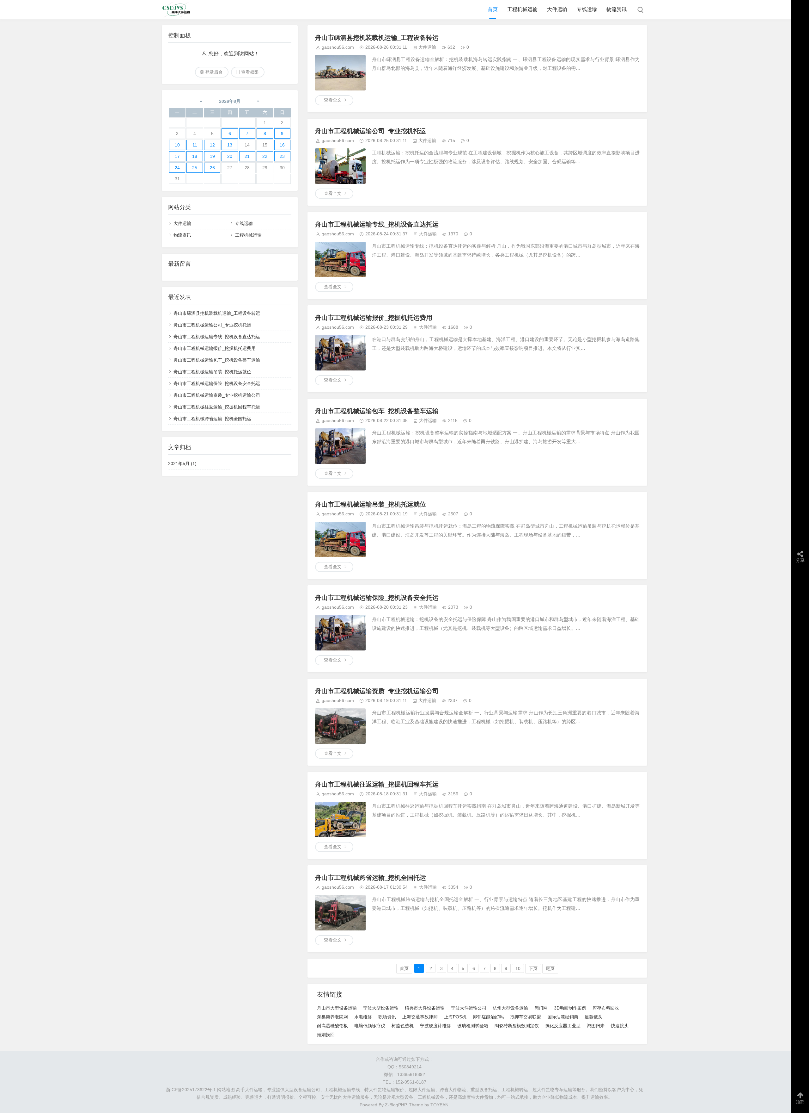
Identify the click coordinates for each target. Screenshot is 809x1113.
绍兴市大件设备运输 (425, 1007)
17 (177, 156)
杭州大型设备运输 (510, 1007)
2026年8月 (230, 101)
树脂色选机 (403, 1025)
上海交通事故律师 (420, 1016)
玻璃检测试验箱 (472, 1025)
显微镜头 (593, 1016)
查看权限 (250, 72)
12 (212, 144)
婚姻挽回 (326, 1034)
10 (517, 968)
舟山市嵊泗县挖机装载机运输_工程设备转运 (377, 37)
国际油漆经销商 (562, 1016)
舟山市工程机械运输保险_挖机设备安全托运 (377, 597)
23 (282, 156)
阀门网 (541, 1007)
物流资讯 (616, 9)
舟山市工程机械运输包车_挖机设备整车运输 (377, 410)
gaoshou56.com (338, 47)
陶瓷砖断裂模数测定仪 (517, 1025)
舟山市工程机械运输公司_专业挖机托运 (370, 130)
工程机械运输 (522, 9)
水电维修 (363, 1016)
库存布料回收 (606, 1007)
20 (229, 156)
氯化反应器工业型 (563, 1025)
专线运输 (587, 9)
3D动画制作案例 (570, 1007)
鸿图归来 (596, 1025)
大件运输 (557, 9)
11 (194, 144)
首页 (493, 9)
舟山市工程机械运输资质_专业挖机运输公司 (377, 690)
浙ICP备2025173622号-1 (191, 1089)
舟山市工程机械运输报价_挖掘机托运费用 (373, 317)
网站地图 (226, 1089)
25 (194, 167)
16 (282, 144)
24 (177, 167)
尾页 (550, 968)
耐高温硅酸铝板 (332, 1025)
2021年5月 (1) (182, 463)
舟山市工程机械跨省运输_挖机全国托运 (370, 877)
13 (229, 144)
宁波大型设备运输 (380, 1007)
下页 (533, 968)
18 (194, 156)
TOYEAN (439, 1104)
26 (212, 167)
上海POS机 (455, 1016)
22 (264, 156)
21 (247, 156)
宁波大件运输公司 (468, 1007)
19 (212, 156)
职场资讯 (387, 1016)
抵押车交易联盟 (525, 1016)
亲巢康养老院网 (332, 1016)
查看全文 (333, 100)
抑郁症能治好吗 (488, 1016)
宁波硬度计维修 (435, 1025)
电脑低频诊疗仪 (369, 1025)
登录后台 (214, 72)
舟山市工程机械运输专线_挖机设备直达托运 (377, 224)
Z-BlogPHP (395, 1104)
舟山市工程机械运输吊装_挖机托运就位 (370, 504)
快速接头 (620, 1025)
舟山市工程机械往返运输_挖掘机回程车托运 (377, 784)
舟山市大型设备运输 (337, 1007)
